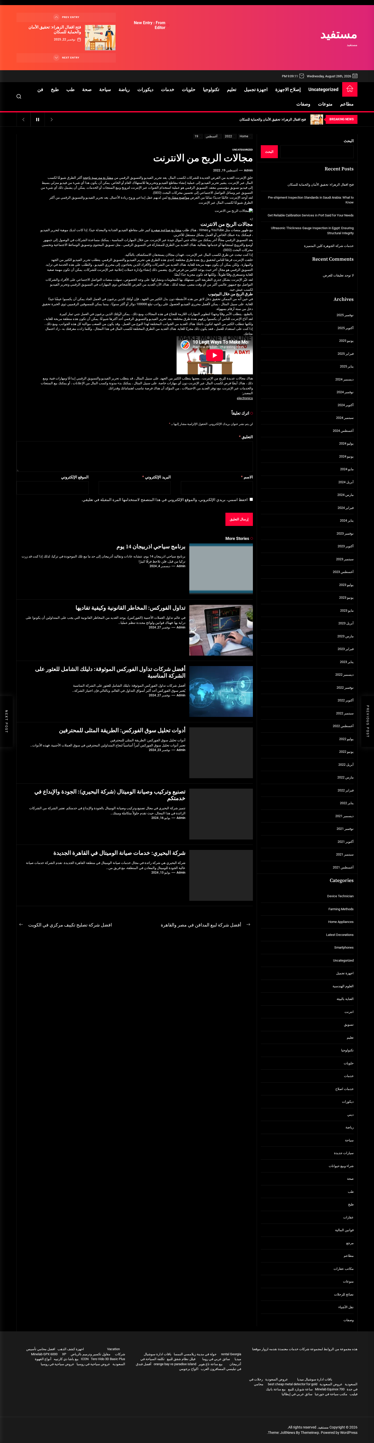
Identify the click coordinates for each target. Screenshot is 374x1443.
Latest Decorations (340, 935)
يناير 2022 (347, 803)
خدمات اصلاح (344, 1089)
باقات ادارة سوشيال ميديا (314, 1379)
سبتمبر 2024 (345, 418)
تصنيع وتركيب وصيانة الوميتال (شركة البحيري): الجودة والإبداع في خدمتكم (109, 795)
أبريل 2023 (346, 623)
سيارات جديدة (344, 1153)
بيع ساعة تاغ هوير (210, 1364)
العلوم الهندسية (343, 986)
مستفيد (338, 34)
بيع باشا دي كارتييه (66, 1359)
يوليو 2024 (346, 443)
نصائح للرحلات (344, 1294)
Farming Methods (341, 909)
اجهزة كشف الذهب (70, 1349)
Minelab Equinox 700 (329, 1389)
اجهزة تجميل (256, 89)
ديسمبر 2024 (344, 379)
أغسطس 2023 (343, 572)
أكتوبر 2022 (346, 700)
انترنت (349, 1012)
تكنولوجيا (211, 89)
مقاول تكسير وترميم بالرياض (90, 1354)
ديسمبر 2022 (344, 674)
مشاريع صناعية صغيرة (166, 230)
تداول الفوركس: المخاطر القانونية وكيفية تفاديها (130, 608)
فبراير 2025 (346, 354)
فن (40, 89)
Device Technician (340, 896)
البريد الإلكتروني (156, 477)
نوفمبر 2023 (345, 533)
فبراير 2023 (346, 649)
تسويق (349, 1024)
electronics (245, 398)
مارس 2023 (345, 636)
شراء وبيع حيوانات (341, 1166)
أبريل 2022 (346, 765)
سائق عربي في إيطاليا (297, 1394)
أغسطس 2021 (343, 867)
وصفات (303, 104)
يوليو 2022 (346, 739)
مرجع (350, 1243)
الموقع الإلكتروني (75, 477)
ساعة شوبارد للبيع (300, 1389)
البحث (349, 141)
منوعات (325, 104)
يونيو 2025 (346, 341)
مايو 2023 (347, 610)
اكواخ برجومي (188, 1369)
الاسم (247, 477)
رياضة (124, 89)
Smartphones (344, 947)
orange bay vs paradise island (175, 1364)
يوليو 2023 (346, 585)
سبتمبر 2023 (345, 559)
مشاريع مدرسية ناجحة (98, 178)
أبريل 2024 (346, 482)
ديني (350, 1114)
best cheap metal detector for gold (292, 1384)
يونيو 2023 (346, 597)
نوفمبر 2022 (345, 687)
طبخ (55, 89)
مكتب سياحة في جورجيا (331, 1394)
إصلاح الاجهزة (288, 89)
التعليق (246, 437)
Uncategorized (323, 89)
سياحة (105, 89)
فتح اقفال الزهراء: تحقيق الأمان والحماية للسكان (54, 30)
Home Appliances (341, 922)
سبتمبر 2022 (345, 713)
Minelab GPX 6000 (44, 1354)
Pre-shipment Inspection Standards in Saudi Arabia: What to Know (311, 200)
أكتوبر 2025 (346, 328)
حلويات (188, 89)
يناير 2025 (347, 366)
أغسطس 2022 (343, 726)
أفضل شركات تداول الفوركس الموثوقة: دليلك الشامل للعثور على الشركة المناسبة (110, 672)
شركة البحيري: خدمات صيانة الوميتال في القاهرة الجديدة (119, 853)
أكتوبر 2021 (346, 842)
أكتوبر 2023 (346, 546)
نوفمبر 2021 (345, 829)
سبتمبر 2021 (345, 854)
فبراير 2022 (346, 790)
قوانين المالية (344, 1230)
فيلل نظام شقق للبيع (181, 1359)
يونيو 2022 (346, 752)
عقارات (348, 1217)
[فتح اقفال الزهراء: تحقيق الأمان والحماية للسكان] (100, 37)
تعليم (231, 89)
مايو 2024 (347, 469)
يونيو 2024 (346, 456)
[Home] (349, 89)
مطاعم (347, 104)
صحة (87, 89)
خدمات (167, 89)
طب (70, 89)
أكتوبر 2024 (346, 405)
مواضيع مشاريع (178, 197)
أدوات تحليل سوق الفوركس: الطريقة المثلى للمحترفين (122, 730)
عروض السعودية (276, 1379)
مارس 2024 (345, 495)
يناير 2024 (347, 520)
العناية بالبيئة (345, 999)
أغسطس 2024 (343, 431)
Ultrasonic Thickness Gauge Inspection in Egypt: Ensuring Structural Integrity (312, 230)
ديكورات (145, 89)
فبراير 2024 (346, 508)
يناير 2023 (347, 662)
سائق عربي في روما (216, 1359)
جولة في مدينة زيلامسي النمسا (195, 1354)
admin (248, 170)
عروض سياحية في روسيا (93, 1364)
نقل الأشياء (346, 1307)
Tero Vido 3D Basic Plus (108, 1359)
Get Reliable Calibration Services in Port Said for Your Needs (311, 215)
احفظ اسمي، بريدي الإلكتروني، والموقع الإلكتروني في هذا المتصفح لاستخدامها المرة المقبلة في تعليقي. (164, 499)
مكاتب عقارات (344, 1269)
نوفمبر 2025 (345, 315)
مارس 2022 (345, 777)
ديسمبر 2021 (344, 816)
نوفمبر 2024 (345, 392)
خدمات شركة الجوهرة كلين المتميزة (329, 246)
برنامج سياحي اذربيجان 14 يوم (151, 546)
